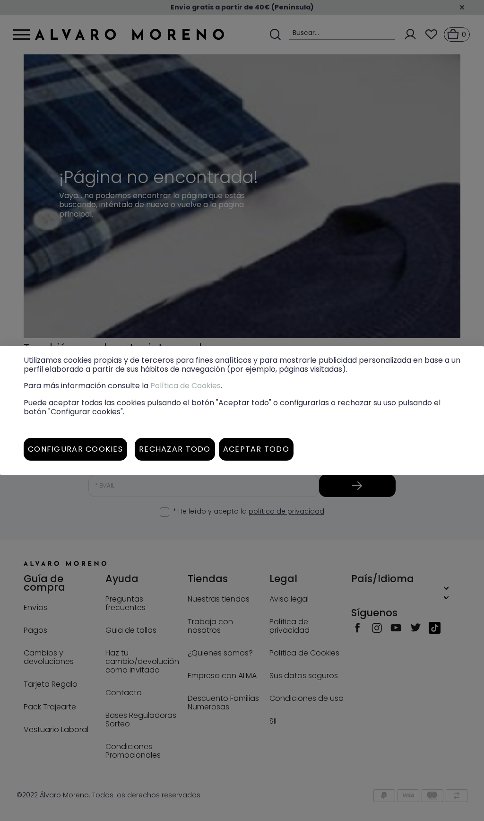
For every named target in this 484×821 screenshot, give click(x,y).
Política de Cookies (185, 385)
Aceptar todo (256, 449)
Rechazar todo (175, 449)
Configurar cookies (75, 449)
